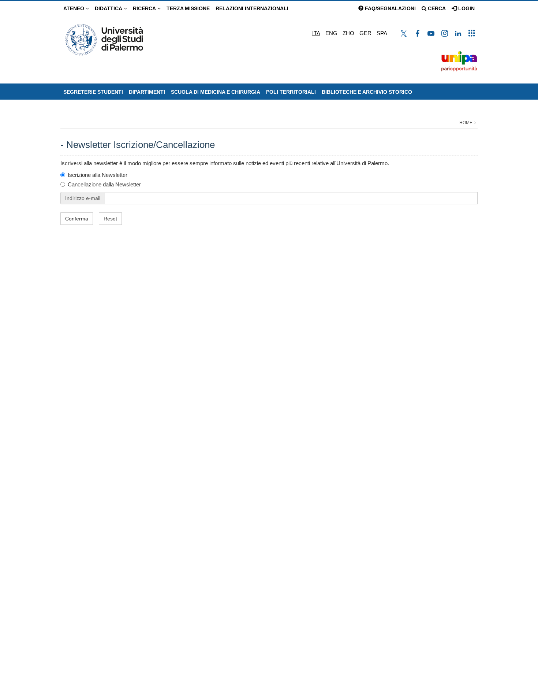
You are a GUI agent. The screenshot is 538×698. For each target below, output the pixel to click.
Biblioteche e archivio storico (367, 92)
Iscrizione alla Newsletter (97, 175)
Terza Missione (188, 8)
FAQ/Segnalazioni (389, 8)
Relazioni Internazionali (252, 8)
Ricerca (145, 8)
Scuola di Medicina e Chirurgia (215, 92)
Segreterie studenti (93, 92)
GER (365, 33)
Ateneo (74, 8)
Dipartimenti (147, 92)
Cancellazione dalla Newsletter (104, 184)
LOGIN (466, 8)
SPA (382, 33)
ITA (316, 33)
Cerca (436, 8)
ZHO (348, 33)
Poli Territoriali (291, 92)
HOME (465, 122)
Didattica (109, 8)
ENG (331, 33)
